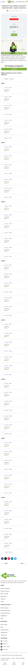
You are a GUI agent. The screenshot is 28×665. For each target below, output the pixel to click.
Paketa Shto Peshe (5, 613)
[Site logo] (11, 1)
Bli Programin (14, 34)
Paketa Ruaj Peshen (5, 610)
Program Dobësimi (5, 588)
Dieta (2, 618)
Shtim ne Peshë (4, 593)
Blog (2, 627)
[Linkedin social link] (12, 558)
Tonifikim (3, 599)
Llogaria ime (4, 635)
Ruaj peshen (4, 596)
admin (10, 10)
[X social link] (5, 558)
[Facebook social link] (2, 558)
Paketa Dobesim (5, 608)
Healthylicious (4, 632)
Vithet (2, 601)
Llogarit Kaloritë (4, 629)
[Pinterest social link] (8, 558)
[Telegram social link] (15, 558)
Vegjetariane (4, 615)
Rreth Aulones (4, 624)
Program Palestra (5, 591)
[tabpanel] (14, 51)
